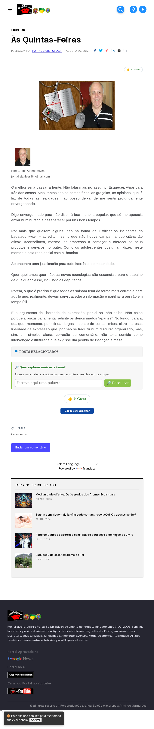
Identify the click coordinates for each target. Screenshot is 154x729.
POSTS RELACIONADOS (39, 352)
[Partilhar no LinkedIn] (113, 50)
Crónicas (18, 30)
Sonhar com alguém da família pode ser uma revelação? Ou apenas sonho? (86, 515)
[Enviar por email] (119, 50)
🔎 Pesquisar (118, 382)
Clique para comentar (77, 410)
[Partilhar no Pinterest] (107, 50)
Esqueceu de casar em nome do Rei (60, 555)
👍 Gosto (133, 69)
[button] (133, 9)
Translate (89, 468)
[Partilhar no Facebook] (95, 50)
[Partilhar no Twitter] (101, 50)
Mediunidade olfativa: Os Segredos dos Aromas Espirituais (75, 494)
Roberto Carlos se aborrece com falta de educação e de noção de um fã (84, 535)
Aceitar (35, 720)
